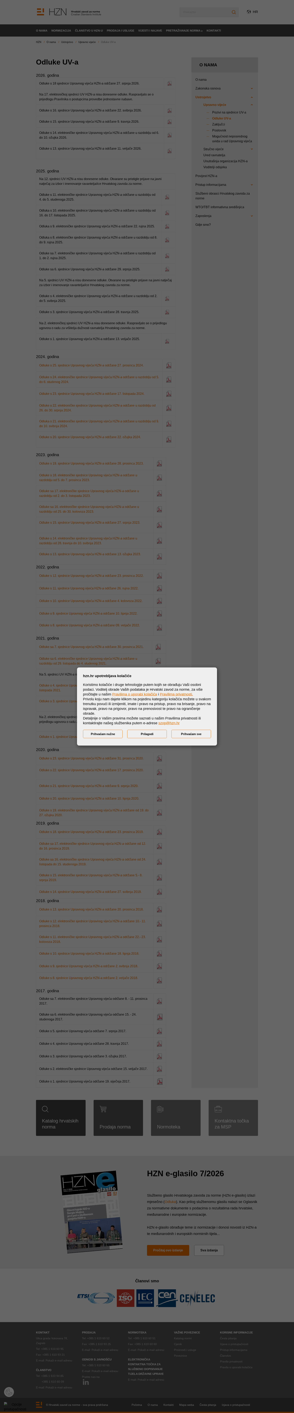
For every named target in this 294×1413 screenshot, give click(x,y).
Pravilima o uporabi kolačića (134, 694)
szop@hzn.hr (169, 723)
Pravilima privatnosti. (176, 694)
